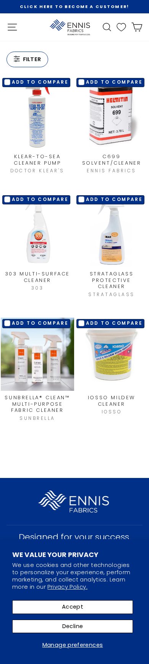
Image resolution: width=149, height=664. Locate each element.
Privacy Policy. (67, 587)
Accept (72, 607)
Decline (72, 626)
